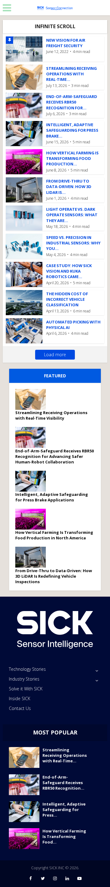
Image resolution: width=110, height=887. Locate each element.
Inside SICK (19, 698)
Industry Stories (24, 679)
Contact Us (20, 708)
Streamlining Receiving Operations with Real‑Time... (71, 74)
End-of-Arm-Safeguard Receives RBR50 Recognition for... (71, 102)
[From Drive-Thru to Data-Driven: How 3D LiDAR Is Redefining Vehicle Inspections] (32, 557)
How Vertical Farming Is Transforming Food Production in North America (54, 535)
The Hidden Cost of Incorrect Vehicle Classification (67, 299)
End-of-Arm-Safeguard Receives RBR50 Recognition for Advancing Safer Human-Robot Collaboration (54, 456)
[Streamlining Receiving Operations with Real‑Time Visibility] (32, 399)
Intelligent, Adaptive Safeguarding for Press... (64, 809)
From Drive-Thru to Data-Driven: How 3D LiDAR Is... (68, 186)
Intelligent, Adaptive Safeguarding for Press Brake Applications (51, 497)
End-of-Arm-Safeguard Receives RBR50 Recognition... (63, 782)
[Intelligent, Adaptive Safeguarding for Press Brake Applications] (32, 481)
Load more (55, 354)
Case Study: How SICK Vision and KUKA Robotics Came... (69, 271)
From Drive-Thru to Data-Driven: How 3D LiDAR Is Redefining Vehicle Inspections (53, 576)
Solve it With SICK (25, 689)
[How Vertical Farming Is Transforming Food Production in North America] (32, 519)
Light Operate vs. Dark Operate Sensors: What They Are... (71, 214)
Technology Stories (27, 669)
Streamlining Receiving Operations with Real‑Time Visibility (51, 415)
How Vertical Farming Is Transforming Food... (64, 836)
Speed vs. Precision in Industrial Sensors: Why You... (73, 243)
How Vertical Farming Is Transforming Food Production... (72, 158)
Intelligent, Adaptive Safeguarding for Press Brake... (72, 130)
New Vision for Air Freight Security (65, 42)
